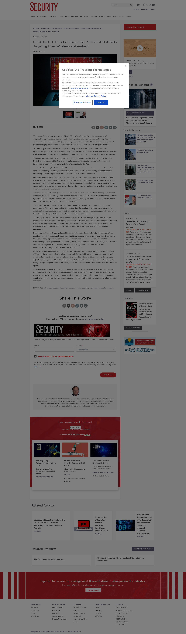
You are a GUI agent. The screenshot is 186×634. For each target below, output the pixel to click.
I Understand (101, 102)
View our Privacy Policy (96, 96)
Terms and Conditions (78, 88)
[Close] (125, 66)
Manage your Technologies (82, 102)
